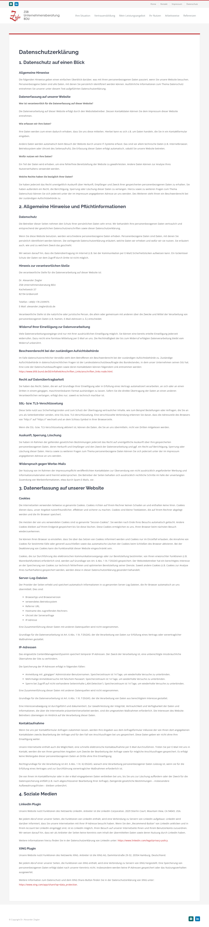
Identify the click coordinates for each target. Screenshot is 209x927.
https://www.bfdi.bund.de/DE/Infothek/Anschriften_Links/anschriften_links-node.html (66, 371)
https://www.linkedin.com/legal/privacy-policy (143, 840)
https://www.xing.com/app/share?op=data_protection (48, 884)
